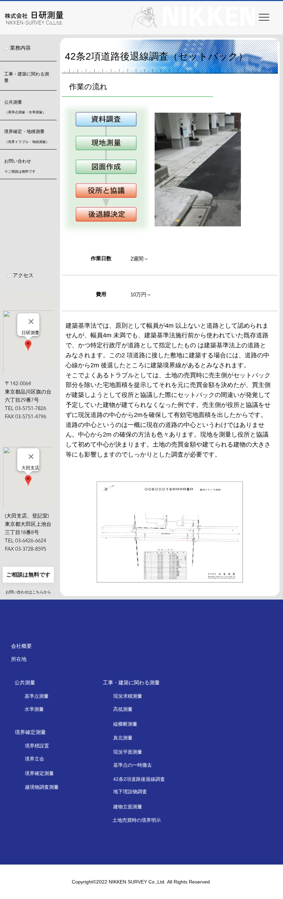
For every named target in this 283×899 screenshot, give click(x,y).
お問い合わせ (17, 161)
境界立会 (34, 759)
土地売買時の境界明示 (137, 820)
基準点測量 (37, 696)
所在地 (19, 659)
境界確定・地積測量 (24, 131)
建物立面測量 (127, 806)
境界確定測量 (39, 773)
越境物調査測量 (42, 787)
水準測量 (34, 709)
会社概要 (21, 646)
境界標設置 (37, 745)
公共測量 (13, 102)
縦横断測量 (125, 724)
